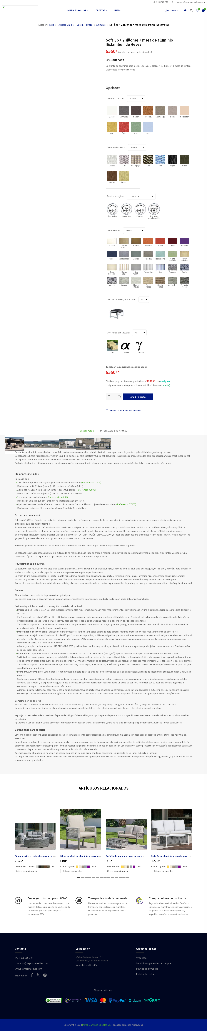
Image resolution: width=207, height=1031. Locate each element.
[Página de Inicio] (20, 10)
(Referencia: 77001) (86, 489)
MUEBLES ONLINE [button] (77, 10)
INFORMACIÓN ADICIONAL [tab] (113, 430)
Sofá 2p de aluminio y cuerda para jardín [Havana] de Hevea (137, 855)
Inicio (51, 24)
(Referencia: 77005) (126, 504)
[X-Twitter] (38, 974)
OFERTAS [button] (100, 10)
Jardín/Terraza (84, 24)
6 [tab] (97, 877)
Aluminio (101, 24)
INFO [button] (117, 10)
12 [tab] (120, 877)
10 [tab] (112, 877)
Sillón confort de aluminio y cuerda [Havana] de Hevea (89, 855)
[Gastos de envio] (18, 900)
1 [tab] (78, 877)
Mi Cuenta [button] (172, 10)
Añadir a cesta (138, 396)
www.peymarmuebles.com (28, 968)
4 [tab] (89, 877)
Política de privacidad (147, 968)
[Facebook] (32, 975)
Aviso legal (141, 957)
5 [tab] (93, 877)
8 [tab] (105, 877)
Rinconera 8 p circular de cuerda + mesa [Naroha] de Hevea (46, 855)
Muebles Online (66, 24)
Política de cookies (145, 974)
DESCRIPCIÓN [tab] (87, 430)
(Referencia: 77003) (91, 482)
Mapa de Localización (86, 965)
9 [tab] (108, 877)
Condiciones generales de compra (153, 963)
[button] (191, 10)
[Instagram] (45, 975)
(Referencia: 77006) (58, 497)
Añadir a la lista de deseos (125, 410)
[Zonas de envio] (79, 900)
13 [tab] (123, 877)
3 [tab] (86, 877)
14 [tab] (127, 877)
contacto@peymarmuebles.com (190, 2)
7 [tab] (101, 877)
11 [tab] (116, 877)
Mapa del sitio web (103, 990)
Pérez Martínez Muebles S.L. (96, 1024)
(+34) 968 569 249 (160, 2)
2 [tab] (82, 877)
